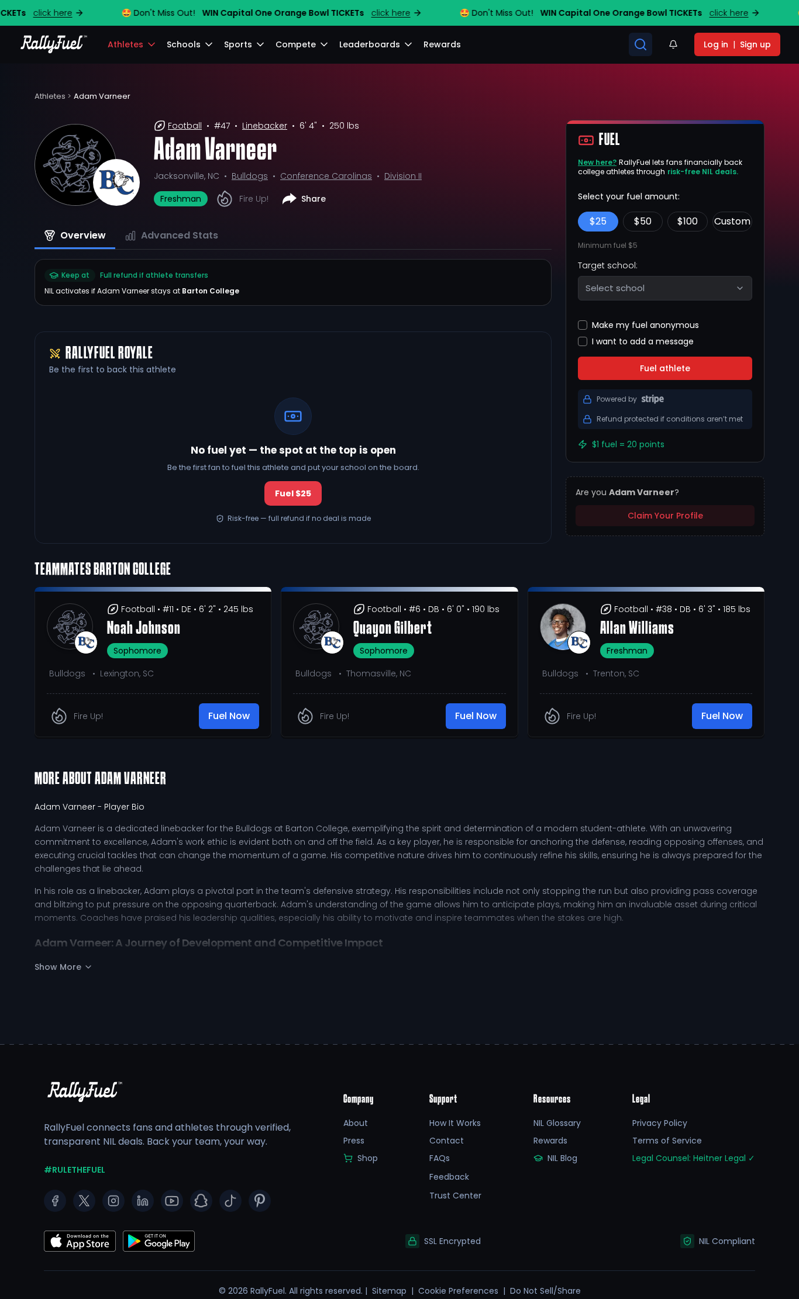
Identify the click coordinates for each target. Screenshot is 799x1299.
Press (353, 1140)
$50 (643, 221)
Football (185, 126)
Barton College (210, 291)
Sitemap (389, 1291)
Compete (295, 44)
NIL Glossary (557, 1123)
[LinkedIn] (143, 1201)
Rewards (550, 1140)
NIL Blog (562, 1158)
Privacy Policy (659, 1123)
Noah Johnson (144, 629)
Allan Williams (637, 629)
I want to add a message (643, 341)
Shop (367, 1158)
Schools (184, 44)
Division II (403, 176)
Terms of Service (667, 1140)
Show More (58, 967)
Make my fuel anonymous (645, 325)
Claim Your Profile (665, 515)
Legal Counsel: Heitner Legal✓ (693, 1158)
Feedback (449, 1177)
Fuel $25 (293, 493)
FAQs (439, 1158)
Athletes (125, 44)
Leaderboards (369, 44)
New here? (597, 162)
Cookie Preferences (458, 1291)
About (355, 1123)
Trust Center (455, 1195)
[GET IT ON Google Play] (80, 1241)
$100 (687, 221)
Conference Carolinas (326, 176)
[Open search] (640, 44)
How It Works (455, 1123)
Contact (446, 1140)
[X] (84, 1201)
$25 (598, 221)
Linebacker (264, 126)
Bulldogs (250, 176)
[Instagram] (113, 1201)
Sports (238, 44)
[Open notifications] (673, 44)
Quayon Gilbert (392, 629)
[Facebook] (55, 1201)
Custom (732, 221)
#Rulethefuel (74, 1170)
